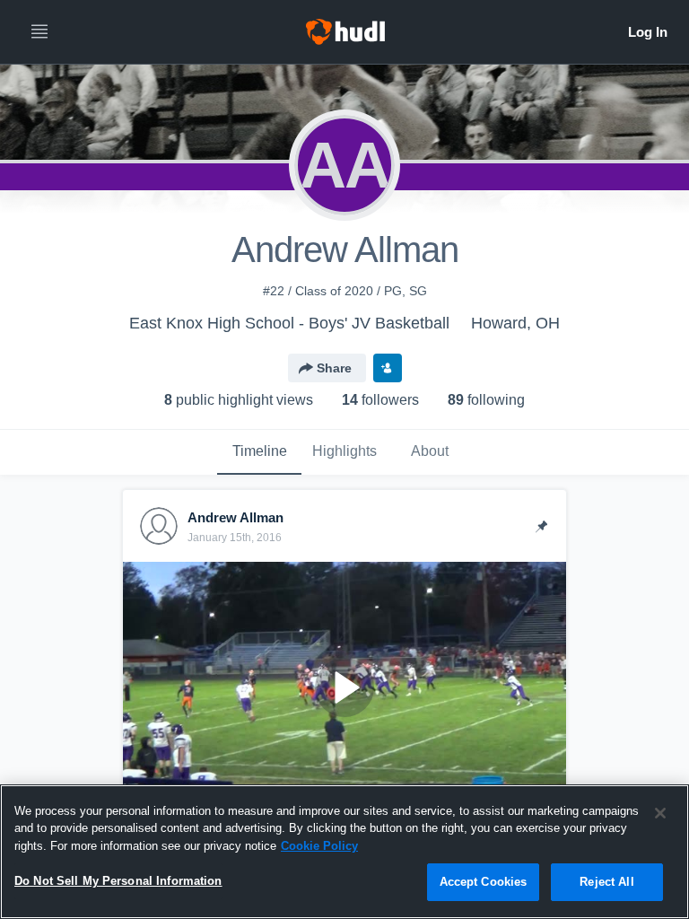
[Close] (660, 813)
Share (334, 368)
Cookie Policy (319, 846)
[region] (344, 851)
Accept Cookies (484, 881)
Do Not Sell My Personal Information (118, 881)
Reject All (606, 881)
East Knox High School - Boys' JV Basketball (289, 323)
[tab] (259, 452)
